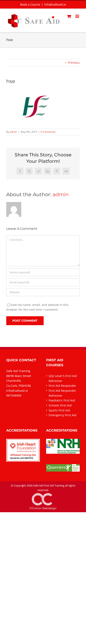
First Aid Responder (62, 386)
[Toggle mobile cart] (69, 16)
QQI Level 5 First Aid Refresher (63, 378)
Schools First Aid (60, 405)
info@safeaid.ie (55, 4)
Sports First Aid (59, 410)
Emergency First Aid (62, 415)
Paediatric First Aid (62, 400)
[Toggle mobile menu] (77, 16)
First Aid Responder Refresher (62, 393)
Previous (74, 62)
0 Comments (48, 132)
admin (13, 132)
